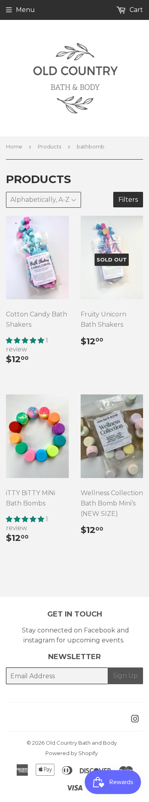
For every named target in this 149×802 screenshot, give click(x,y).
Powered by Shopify (71, 753)
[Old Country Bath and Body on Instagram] (135, 720)
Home (14, 146)
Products (49, 146)
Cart (135, 10)
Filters (128, 199)
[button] (26, 340)
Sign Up (125, 675)
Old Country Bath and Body (81, 743)
